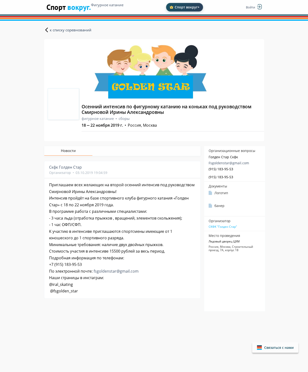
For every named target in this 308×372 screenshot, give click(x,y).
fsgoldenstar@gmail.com (116, 271)
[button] (275, 347)
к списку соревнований (70, 30)
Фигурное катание (107, 4)
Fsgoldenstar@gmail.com (229, 163)
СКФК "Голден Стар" (223, 226)
